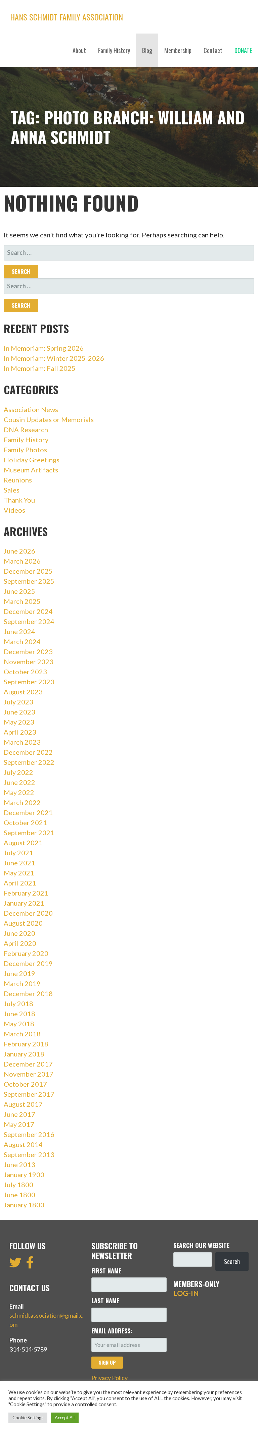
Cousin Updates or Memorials (49, 419)
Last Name (105, 1300)
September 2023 (29, 682)
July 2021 (18, 853)
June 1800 (19, 1195)
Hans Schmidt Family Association (66, 17)
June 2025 (19, 591)
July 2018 (18, 1003)
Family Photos (25, 450)
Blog (147, 50)
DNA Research (26, 429)
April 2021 (20, 883)
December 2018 (28, 993)
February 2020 (26, 953)
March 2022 (22, 802)
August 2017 (23, 1104)
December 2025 (28, 571)
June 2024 (19, 631)
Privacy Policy (109, 1377)
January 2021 (24, 903)
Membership (177, 50)
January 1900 (24, 1174)
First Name (106, 1270)
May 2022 (19, 792)
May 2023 (19, 722)
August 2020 (23, 923)
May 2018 (19, 1024)
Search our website (201, 1245)
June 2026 (19, 551)
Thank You (19, 500)
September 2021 (29, 832)
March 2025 (22, 601)
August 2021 (23, 843)
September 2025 (29, 581)
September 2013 (29, 1154)
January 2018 (24, 1054)
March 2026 (22, 561)
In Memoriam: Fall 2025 (40, 368)
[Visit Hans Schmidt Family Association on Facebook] (30, 1264)
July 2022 (18, 772)
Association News (31, 409)
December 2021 (28, 812)
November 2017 (28, 1074)
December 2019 (28, 963)
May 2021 (19, 873)
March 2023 (22, 742)
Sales (11, 490)
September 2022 (29, 762)
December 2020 (28, 913)
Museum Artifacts (31, 470)
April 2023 (20, 732)
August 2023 (23, 692)
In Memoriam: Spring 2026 (44, 348)
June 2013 (19, 1164)
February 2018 (26, 1044)
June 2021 (19, 863)
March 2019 (22, 983)
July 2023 (18, 702)
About (79, 50)
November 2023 (28, 661)
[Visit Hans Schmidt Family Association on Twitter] (15, 1264)
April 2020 (20, 943)
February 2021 (26, 893)
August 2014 (23, 1144)
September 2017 (29, 1094)
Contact (213, 50)
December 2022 (28, 752)
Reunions (18, 480)
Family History (114, 50)
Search (232, 1261)
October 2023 (25, 672)
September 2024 (29, 621)
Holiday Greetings (31, 460)
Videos (14, 510)
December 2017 (28, 1064)
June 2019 (19, 973)
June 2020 (19, 933)
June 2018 (19, 1014)
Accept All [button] (65, 1417)
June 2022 (19, 782)
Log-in (186, 1293)
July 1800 (18, 1185)
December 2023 (28, 651)
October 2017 (25, 1084)
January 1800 (24, 1205)
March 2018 (22, 1034)
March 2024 (22, 641)
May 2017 (19, 1124)
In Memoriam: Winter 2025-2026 (54, 358)
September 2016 (29, 1134)
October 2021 (25, 822)
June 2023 (19, 712)
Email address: (111, 1330)
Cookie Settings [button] (27, 1417)
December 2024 (28, 611)
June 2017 (19, 1114)
